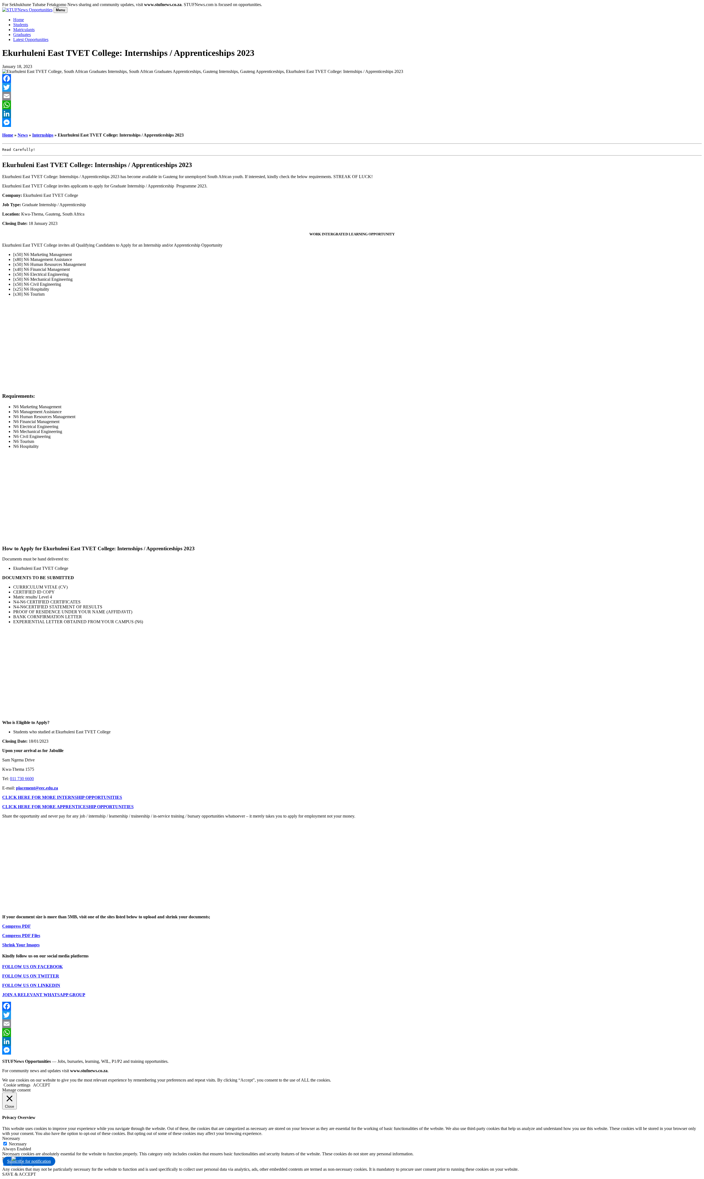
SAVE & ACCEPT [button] (19, 1174)
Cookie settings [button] (17, 1085)
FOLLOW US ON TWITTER (30, 976)
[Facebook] (352, 78)
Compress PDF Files (21, 935)
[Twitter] (352, 87)
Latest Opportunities (30, 39)
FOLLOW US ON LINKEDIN (31, 985)
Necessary (18, 1144)
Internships (42, 135)
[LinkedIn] (352, 113)
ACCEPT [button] (41, 1085)
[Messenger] (352, 122)
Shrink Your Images (21, 945)
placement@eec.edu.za (37, 788)
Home (18, 19)
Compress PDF (16, 926)
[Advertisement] (352, 344)
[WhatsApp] (352, 104)
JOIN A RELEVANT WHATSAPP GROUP (43, 994)
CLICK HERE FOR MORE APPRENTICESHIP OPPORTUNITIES (68, 806)
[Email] (352, 96)
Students (20, 24)
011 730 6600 (22, 778)
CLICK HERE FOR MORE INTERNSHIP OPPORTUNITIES (62, 797)
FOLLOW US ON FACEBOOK (32, 966)
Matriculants (24, 29)
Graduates (22, 34)
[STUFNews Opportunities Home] (27, 9)
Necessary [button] (11, 1138)
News (23, 135)
